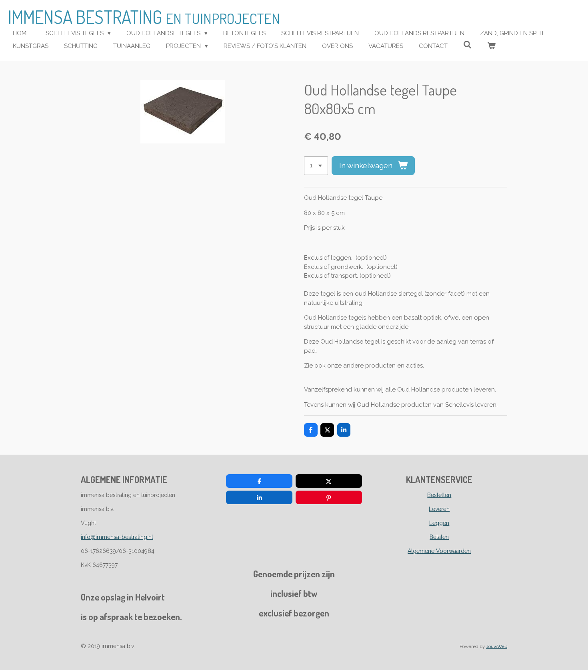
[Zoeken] (467, 45)
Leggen (439, 523)
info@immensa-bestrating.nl (117, 537)
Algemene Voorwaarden (439, 551)
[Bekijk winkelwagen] (491, 46)
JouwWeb (496, 646)
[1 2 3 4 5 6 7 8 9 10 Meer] (316, 165)
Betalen (439, 537)
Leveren (439, 509)
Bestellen (439, 495)
